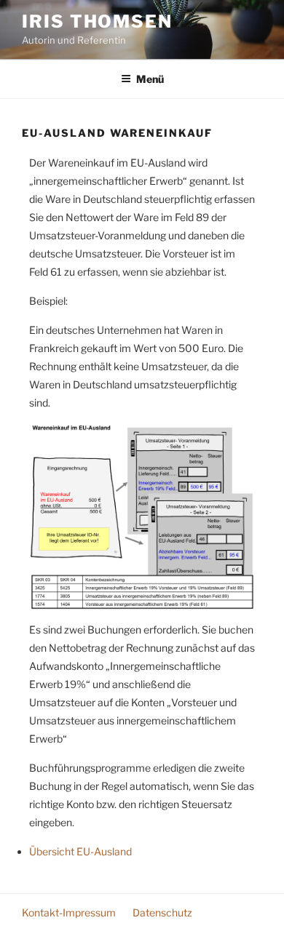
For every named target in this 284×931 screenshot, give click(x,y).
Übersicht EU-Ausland (80, 851)
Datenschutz (162, 912)
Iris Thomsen (97, 21)
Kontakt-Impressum (69, 912)
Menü (150, 79)
